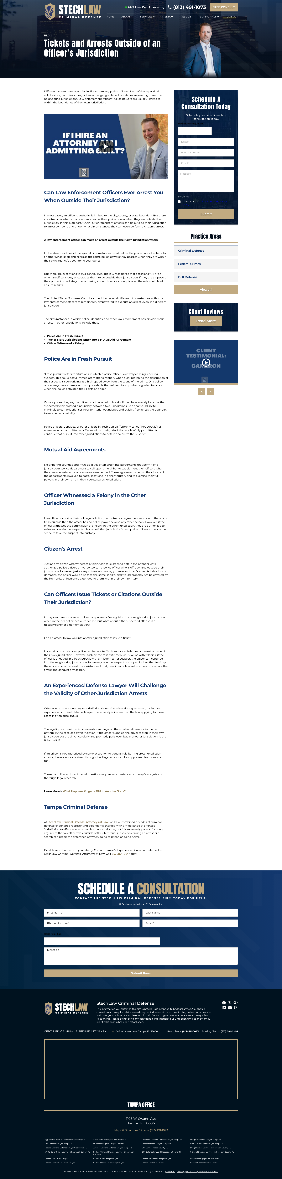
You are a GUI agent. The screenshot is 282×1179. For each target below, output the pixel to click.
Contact (232, 16)
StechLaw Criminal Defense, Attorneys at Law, (78, 822)
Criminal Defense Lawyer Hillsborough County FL (212, 1152)
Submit (206, 214)
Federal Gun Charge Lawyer (105, 1159)
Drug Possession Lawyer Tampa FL (205, 1139)
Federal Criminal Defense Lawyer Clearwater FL (66, 1148)
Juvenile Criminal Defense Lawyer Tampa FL (112, 1148)
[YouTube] (230, 1007)
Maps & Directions (126, 1130)
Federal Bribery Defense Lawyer (204, 1163)
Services (146, 16)
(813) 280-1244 (229, 1031)
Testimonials (207, 16)
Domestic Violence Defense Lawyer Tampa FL (162, 1139)
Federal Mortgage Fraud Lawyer (204, 1159)
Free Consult (224, 7)
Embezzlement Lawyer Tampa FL (156, 1144)
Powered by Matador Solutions (202, 1171)
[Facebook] (224, 1002)
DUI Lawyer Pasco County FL (155, 1148)
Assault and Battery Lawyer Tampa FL (110, 1139)
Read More (206, 321)
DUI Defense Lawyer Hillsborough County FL (161, 1152)
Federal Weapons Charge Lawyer (156, 1159)
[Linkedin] (224, 1007)
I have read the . (204, 203)
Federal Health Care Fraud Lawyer (60, 1163)
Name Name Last (52, 934)
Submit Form (141, 973)
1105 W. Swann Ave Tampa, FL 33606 (137, 1031)
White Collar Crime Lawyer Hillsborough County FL (67, 1152)
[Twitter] (230, 1002)
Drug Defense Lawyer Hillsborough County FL (210, 1148)
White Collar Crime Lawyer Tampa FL (206, 1144)
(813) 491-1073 (189, 7)
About (125, 16)
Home (110, 16)
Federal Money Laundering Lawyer (108, 1163)
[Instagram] (236, 1007)
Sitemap (170, 1171)
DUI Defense (187, 277)
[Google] (236, 1002)
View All (206, 289)
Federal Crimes (189, 264)
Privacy (180, 1171)
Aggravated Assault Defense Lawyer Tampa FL (65, 1139)
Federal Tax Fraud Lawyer (153, 1163)
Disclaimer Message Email (191, 123)
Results (186, 16)
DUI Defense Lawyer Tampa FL (58, 1144)
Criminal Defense (191, 250)
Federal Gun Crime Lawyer (56, 1159)
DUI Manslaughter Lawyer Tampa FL (109, 1144)
